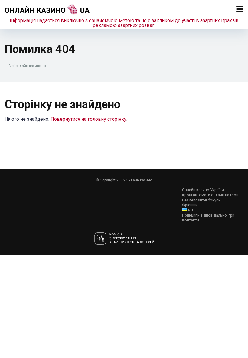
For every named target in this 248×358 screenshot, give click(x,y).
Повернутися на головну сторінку (88, 119)
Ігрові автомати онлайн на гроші (211, 195)
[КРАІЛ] (124, 238)
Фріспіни (189, 205)
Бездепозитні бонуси (201, 200)
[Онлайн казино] (47, 8)
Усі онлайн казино (25, 66)
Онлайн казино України (203, 189)
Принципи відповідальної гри (208, 215)
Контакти (190, 220)
